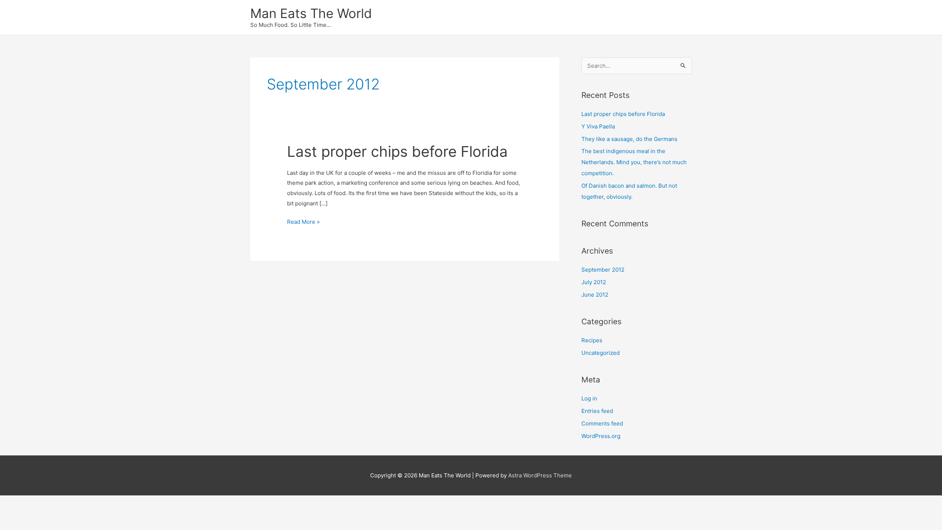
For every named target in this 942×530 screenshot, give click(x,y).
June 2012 (594, 294)
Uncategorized (600, 352)
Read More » (303, 222)
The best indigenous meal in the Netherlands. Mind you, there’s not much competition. (634, 162)
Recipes (591, 340)
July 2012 (593, 282)
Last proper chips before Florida (397, 151)
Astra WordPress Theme (540, 475)
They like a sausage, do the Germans (629, 138)
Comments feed (602, 423)
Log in (589, 398)
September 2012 (602, 269)
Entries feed (597, 410)
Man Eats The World (311, 13)
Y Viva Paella (598, 126)
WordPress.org (600, 435)
